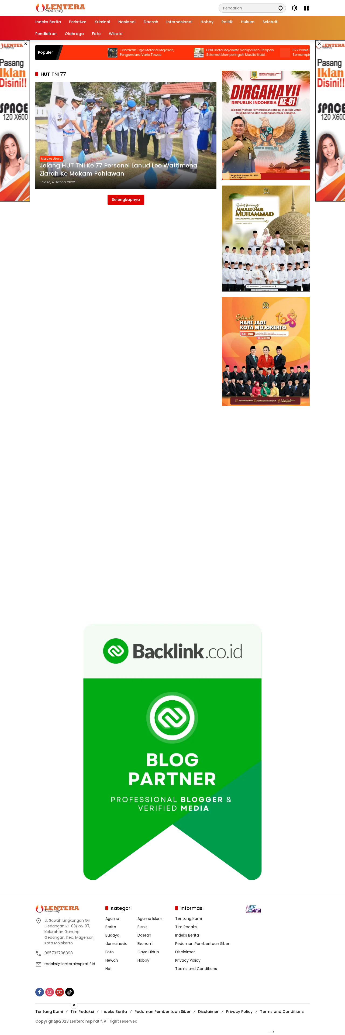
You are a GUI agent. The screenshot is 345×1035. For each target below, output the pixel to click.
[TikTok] (69, 992)
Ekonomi (145, 943)
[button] (280, 8)
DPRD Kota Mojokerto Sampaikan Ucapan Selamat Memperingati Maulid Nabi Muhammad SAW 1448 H (208, 52)
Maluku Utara (51, 158)
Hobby (143, 960)
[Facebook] (39, 992)
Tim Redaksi (186, 927)
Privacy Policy (188, 960)
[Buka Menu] (306, 8)
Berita (110, 927)
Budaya (112, 935)
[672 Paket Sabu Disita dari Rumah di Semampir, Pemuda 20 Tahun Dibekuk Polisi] (253, 52)
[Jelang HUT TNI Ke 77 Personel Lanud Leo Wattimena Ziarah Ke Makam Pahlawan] (125, 135)
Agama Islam (149, 918)
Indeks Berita (187, 935)
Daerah (144, 935)
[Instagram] (49, 992)
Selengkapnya (126, 199)
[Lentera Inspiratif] (60, 8)
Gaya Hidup (148, 952)
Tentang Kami (188, 918)
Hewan (111, 960)
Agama (112, 918)
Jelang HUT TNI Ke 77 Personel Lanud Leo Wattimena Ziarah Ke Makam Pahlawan (118, 170)
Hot (108, 968)
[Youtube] (59, 992)
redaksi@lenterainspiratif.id (69, 964)
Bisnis (142, 927)
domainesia (116, 943)
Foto (109, 952)
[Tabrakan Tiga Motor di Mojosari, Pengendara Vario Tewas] (80, 52)
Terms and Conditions (196, 968)
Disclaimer (185, 952)
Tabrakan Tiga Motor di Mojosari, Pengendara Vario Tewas (115, 52)
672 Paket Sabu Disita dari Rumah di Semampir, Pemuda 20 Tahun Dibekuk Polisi (292, 52)
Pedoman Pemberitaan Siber (202, 943)
